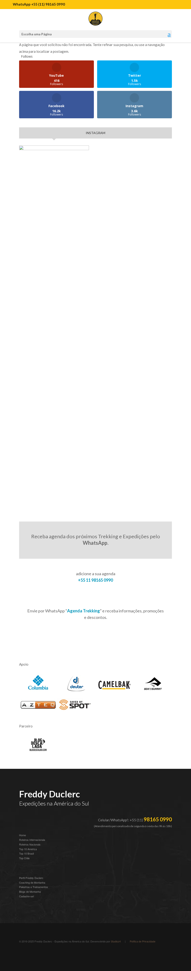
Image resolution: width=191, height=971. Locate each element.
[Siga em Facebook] (51, 954)
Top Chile (24, 858)
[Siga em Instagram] (23, 954)
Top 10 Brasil (26, 853)
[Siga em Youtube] (41, 954)
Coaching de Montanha (32, 882)
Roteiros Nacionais (30, 844)
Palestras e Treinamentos (33, 887)
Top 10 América (28, 849)
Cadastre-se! (26, 896)
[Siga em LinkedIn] (32, 954)
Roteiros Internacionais (32, 840)
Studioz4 (116, 941)
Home (22, 835)
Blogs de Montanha (30, 891)
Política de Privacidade (142, 941)
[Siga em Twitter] (60, 954)
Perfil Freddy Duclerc (31, 878)
